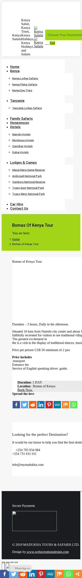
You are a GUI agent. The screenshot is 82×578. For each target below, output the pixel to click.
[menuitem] (17, 71)
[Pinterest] (49, 402)
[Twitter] (24, 402)
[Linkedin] (41, 402)
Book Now (25, 390)
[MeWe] (57, 402)
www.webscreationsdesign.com (47, 552)
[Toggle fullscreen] (11, 562)
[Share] (7, 562)
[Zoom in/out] (16, 562)
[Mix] (65, 402)
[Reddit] (32, 402)
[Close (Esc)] (3, 562)
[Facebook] (16, 402)
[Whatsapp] (73, 402)
